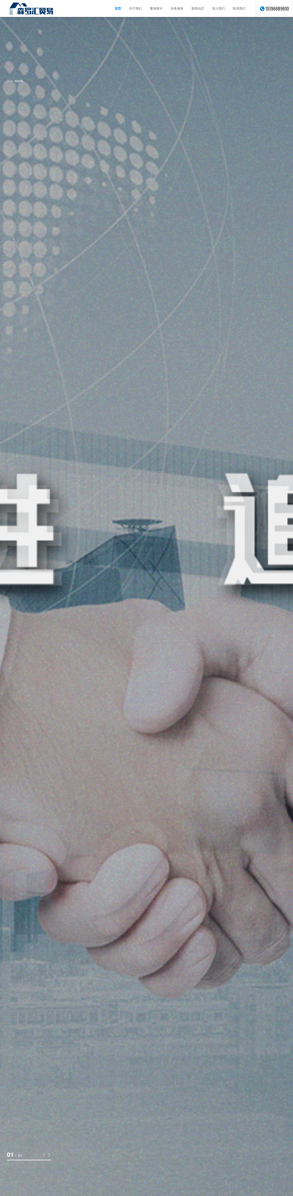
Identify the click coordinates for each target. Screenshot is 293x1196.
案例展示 (156, 8)
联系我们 (239, 8)
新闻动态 (197, 8)
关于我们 (135, 8)
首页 (118, 8)
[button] (44, 1155)
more (19, 81)
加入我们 (218, 8)
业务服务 (177, 8)
